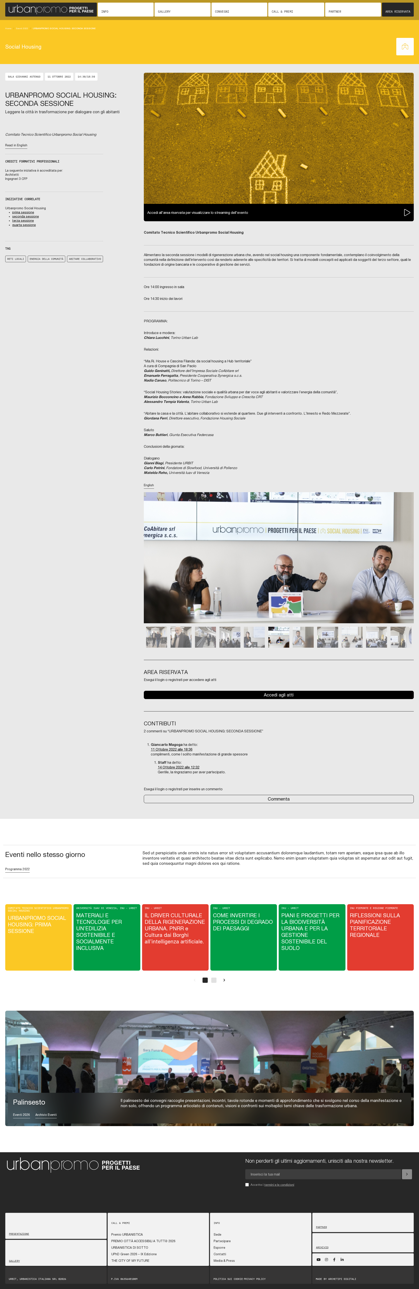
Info (104, 11)
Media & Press (224, 1260)
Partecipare (222, 1241)
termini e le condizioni (279, 1184)
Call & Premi (282, 11)
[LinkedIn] (342, 1259)
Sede (218, 1234)
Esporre (219, 1247)
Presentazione (19, 1234)
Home (8, 28)
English (149, 485)
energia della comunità (46, 258)
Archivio (322, 1247)
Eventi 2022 (22, 28)
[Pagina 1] (205, 980)
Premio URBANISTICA (127, 1234)
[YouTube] (318, 1259)
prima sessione (23, 212)
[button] (150, 564)
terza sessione (23, 220)
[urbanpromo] (51, 10)
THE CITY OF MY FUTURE (130, 1260)
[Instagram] (326, 1259)
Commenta (279, 798)
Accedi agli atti (279, 694)
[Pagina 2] (213, 980)
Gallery (164, 11)
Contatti (220, 1254)
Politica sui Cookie (228, 1279)
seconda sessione (25, 216)
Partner (335, 11)
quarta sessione (24, 225)
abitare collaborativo (85, 258)
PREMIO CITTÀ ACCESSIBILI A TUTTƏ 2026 (143, 1241)
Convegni (222, 11)
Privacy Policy (255, 1279)
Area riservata (397, 11)
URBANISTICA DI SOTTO (129, 1247)
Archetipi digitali (342, 1279)
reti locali (15, 258)
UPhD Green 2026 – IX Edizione (134, 1254)
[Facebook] (334, 1259)
